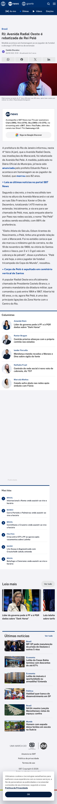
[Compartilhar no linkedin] (48, 59)
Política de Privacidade (16, 788)
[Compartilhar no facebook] (21, 59)
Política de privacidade (28, 758)
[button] (21, 607)
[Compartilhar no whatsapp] (8, 59)
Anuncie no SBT (28, 754)
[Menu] (54, 4)
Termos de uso (28, 763)
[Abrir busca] (48, 4)
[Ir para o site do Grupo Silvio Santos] (24, 746)
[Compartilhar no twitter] (35, 59)
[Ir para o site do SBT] (43, 746)
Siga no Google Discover (31, 135)
